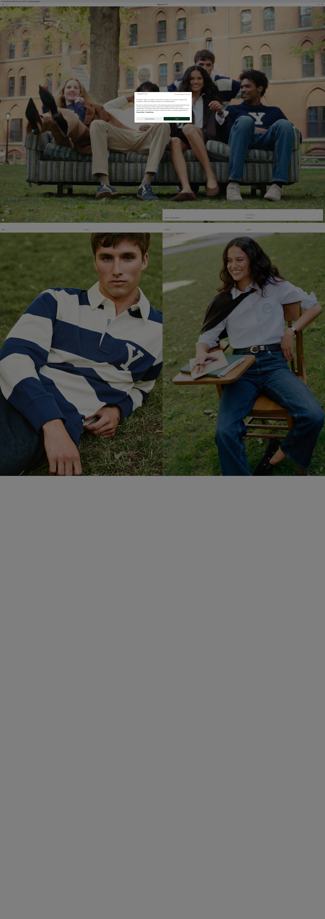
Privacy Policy (140, 112)
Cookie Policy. (150, 112)
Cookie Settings (149, 118)
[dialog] (163, 107)
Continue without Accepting (182, 94)
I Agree (177, 118)
